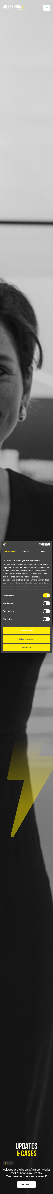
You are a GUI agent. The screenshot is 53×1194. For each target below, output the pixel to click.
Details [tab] (26, 551)
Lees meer (24, 1184)
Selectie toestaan (26, 639)
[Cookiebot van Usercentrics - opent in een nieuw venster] (39, 544)
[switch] (46, 603)
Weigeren (26, 647)
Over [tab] (43, 551)
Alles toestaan (26, 630)
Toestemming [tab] (9, 551)
